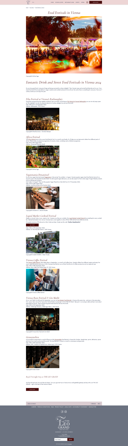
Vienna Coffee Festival (34, 262)
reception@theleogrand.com (64, 436)
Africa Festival (31, 139)
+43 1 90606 (64, 434)
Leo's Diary (32, 7)
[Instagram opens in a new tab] (66, 411)
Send (70, 439)
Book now (95, 2)
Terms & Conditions (43, 407)
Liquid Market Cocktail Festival (77, 218)
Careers (33, 407)
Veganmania (48, 177)
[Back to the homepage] (28, 2)
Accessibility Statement (80, 407)
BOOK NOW (32, 389)
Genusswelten (58, 339)
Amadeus (70, 444)
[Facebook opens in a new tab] (62, 411)
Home (27, 7)
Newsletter (92, 407)
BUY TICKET (32, 225)
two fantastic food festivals (64, 300)
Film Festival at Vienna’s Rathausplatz (76, 101)
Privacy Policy (59, 407)
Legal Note (68, 407)
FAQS (52, 407)
